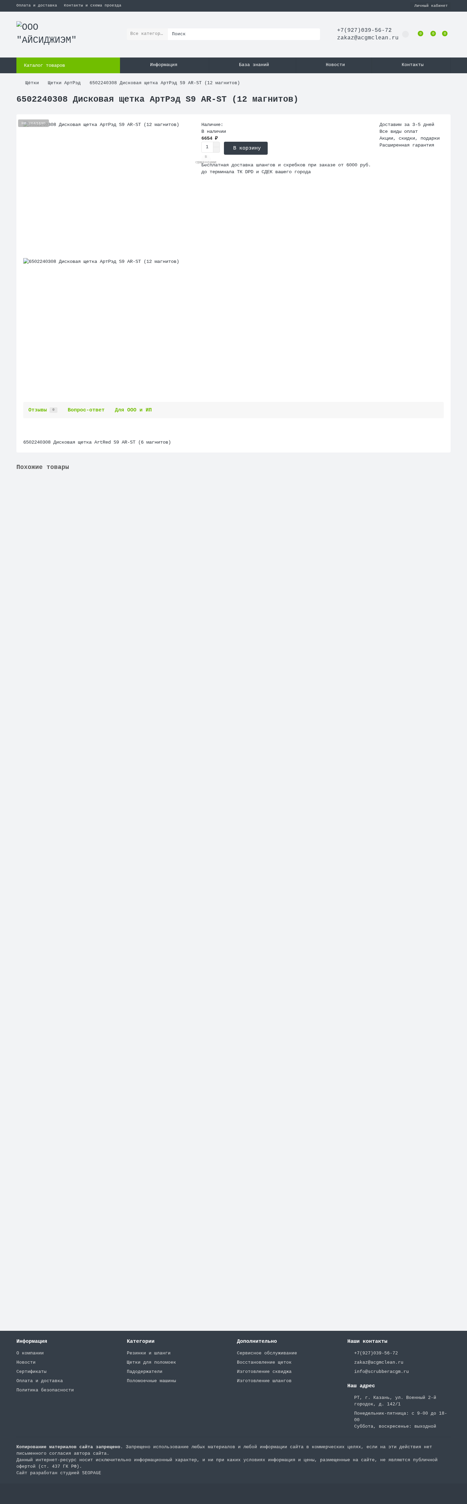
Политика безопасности (45, 1390)
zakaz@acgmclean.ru (368, 38)
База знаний (254, 64)
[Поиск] (313, 34)
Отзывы (41, 410)
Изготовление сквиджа (264, 1371)
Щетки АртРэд (64, 83)
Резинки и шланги (149, 1353)
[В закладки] (445, 485)
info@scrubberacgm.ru (381, 1371)
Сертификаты (31, 1371)
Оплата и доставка (36, 5)
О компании (30, 1353)
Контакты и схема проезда (92, 5)
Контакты (413, 64)
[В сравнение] (445, 498)
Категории (141, 1341)
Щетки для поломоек (151, 1362)
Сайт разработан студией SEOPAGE (58, 1473)
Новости (335, 64)
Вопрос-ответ (86, 410)
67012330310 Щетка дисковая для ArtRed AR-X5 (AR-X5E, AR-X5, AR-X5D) (110, 699)
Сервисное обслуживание (267, 1353)
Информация (163, 64)
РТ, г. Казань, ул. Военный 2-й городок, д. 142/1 (395, 1401)
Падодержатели (144, 1371)
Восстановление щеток (264, 1362)
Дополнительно (257, 1341)
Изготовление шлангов (264, 1381)
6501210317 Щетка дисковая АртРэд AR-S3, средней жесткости (96, 559)
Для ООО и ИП (133, 410)
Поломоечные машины (151, 1381)
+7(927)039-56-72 (364, 30)
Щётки (32, 83)
